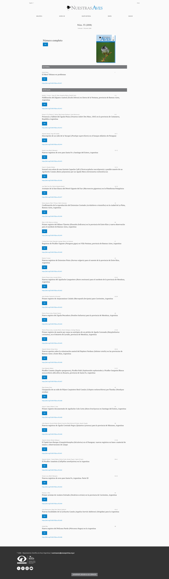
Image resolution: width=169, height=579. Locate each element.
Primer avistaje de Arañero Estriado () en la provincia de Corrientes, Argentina (79, 495)
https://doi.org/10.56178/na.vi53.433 (52, 487)
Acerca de (62, 16)
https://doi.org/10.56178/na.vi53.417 (52, 197)
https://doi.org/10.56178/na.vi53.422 (52, 290)
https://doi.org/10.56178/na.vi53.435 (52, 520)
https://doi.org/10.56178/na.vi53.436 (52, 537)
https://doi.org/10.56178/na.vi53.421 (52, 271)
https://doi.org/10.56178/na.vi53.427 (52, 381)
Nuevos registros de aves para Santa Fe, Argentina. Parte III (65, 478)
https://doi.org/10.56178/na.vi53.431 (52, 453)
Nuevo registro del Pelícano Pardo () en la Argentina (69, 528)
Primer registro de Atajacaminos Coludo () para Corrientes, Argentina (77, 298)
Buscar (131, 16)
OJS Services (91, 574)
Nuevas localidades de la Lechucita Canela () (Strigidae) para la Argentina (80, 511)
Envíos (110, 16)
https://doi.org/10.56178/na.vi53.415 (52, 161)
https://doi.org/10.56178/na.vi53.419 (52, 235)
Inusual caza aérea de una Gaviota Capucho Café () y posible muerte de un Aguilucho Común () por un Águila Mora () (82, 170)
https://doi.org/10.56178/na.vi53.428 (52, 400)
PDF (45, 44)
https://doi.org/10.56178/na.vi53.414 (52, 144)
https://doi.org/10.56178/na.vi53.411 (52, 83)
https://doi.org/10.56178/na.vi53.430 (52, 434)
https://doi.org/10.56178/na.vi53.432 (52, 470)
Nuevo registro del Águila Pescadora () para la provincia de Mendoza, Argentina (80, 315)
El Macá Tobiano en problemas (54, 74)
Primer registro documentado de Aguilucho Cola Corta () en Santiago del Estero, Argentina (84, 409)
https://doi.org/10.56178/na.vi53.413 (52, 128)
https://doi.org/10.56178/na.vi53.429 (52, 417)
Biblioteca (39, 16)
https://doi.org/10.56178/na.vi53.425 (52, 343)
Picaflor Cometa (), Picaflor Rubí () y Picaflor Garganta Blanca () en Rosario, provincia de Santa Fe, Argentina (83, 371)
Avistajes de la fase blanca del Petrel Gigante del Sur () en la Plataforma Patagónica (83, 188)
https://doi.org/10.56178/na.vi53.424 (52, 324)
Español (32, 3)
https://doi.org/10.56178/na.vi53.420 (52, 252)
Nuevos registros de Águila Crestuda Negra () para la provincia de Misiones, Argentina (83, 425)
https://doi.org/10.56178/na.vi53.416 (52, 180)
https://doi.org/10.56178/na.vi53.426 (52, 362)
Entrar (138, 3)
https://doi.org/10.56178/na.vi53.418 (52, 216)
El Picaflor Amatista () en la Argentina (65, 461)
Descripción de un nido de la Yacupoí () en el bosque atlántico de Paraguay (79, 136)
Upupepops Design (79, 574)
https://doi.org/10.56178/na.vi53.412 (52, 108)
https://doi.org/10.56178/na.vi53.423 (52, 307)
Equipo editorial (86, 16)
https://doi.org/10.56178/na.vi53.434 (52, 503)
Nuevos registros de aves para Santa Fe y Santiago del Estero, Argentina (70, 152)
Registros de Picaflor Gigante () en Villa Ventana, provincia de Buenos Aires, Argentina (81, 243)
